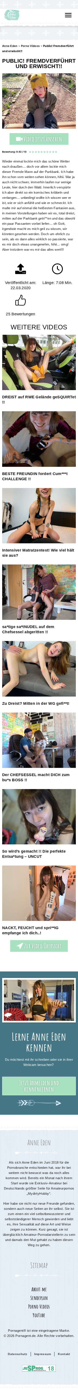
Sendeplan (39, 1297)
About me (39, 1289)
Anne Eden (10, 46)
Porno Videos (30, 46)
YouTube (39, 1315)
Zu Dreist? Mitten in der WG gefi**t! (36, 703)
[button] (68, 15)
